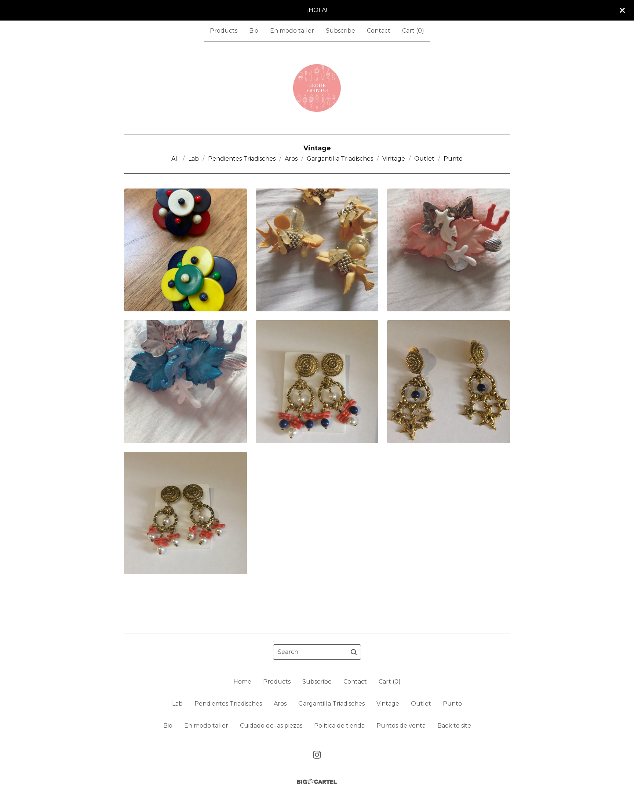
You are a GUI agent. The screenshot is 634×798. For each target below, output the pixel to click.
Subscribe (340, 30)
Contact (378, 30)
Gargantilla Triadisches (340, 158)
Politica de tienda (339, 725)
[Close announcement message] (622, 10)
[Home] (317, 88)
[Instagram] (317, 755)
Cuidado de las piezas (271, 725)
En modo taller (292, 30)
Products (223, 30)
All (175, 158)
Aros (291, 158)
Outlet (424, 158)
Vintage (393, 158)
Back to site (454, 725)
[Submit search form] (353, 652)
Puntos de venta (401, 725)
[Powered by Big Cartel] (317, 781)
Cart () (413, 30)
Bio (253, 30)
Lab (193, 158)
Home (242, 681)
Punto (453, 158)
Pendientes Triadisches (242, 158)
